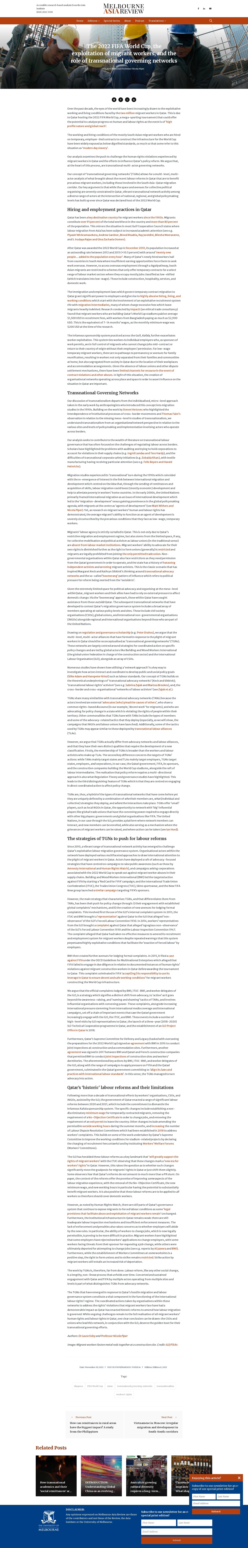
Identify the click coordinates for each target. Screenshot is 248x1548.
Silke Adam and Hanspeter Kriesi (88, 676)
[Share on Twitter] (127, 99)
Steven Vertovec (133, 409)
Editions (92, 20)
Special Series (112, 20)
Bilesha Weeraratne (167, 235)
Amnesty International (81, 868)
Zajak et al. (165, 689)
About (127, 20)
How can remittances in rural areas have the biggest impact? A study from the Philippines (93, 1427)
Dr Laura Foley (86, 1336)
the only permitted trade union (141, 554)
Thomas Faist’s (171, 414)
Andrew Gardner (109, 235)
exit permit (97, 1121)
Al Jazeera (160, 1248)
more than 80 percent (164, 221)
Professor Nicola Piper (114, 1336)
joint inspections (115, 1056)
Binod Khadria (128, 235)
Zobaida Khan (150, 457)
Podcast (139, 20)
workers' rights (124, 1394)
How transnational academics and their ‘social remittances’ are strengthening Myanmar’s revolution (55, 1491)
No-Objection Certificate (103, 1117)
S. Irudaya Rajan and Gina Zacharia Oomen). (99, 239)
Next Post (166, 1417)
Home (79, 20)
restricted (164, 549)
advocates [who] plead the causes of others (129, 702)
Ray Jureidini (146, 235)
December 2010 (135, 248)
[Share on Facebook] (120, 99)
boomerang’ (110, 575)
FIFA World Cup (95, 1386)
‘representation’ (107, 916)
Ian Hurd (171, 829)
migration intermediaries (94, 305)
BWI (174, 1248)
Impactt (135, 309)
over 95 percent (90, 221)
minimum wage (96, 1113)
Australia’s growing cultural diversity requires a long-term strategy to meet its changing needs (144, 1491)
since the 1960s (153, 217)
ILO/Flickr (171, 1344)
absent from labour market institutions (96, 545)
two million (127, 113)
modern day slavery (95, 148)
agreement (138, 1043)
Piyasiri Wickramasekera (82, 235)
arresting (105, 567)
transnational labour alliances (153, 728)
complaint (102, 925)
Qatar (110, 1386)
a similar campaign (105, 890)
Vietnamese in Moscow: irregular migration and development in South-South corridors (156, 1427)
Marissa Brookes (158, 685)
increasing (157, 1126)
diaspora (78, 1386)
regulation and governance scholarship (106, 632)
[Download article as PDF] (114, 99)
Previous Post (83, 1417)
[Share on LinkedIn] (134, 99)
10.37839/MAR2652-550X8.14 (126, 1367)
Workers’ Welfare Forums (158, 1143)
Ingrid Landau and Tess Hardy (145, 453)
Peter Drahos (145, 632)
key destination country (103, 217)
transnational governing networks (134, 1386)
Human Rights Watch (114, 868)
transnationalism (165, 1386)
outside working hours (96, 1126)
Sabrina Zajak (134, 685)
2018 (161, 1130)
